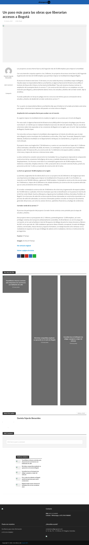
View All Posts (81, 413)
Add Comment (8, 85)
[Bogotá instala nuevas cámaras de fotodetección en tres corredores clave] (18, 485)
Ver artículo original (24, 246)
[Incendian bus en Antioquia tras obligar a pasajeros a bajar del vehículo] (18, 473)
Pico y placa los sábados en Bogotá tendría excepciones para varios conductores (31, 479)
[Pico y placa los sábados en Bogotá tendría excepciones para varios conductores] (18, 479)
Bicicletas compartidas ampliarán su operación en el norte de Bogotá (44, 339)
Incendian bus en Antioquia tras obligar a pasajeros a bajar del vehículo (73, 339)
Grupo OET (25, 543)
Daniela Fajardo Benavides (8, 77)
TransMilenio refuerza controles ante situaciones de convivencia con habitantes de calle (16, 282)
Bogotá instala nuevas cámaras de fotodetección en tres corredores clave (31, 485)
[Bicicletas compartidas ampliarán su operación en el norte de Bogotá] (18, 468)
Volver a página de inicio (25, 250)
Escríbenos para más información (12, 529)
